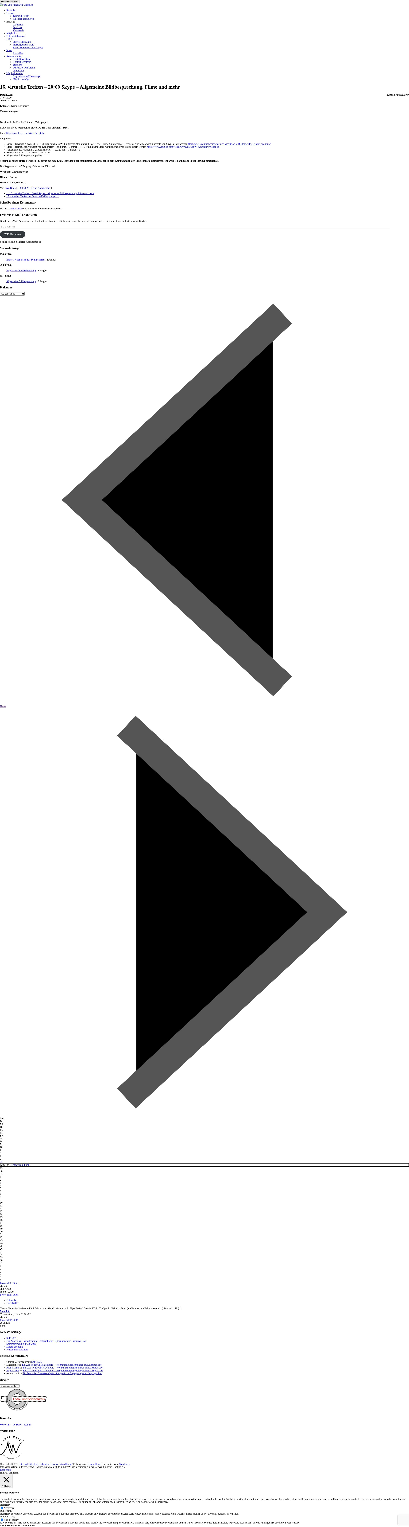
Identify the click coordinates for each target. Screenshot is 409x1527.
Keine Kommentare (41, 188)
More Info (5, 1311)
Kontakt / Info (13, 56)
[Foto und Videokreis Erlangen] (16, 4)
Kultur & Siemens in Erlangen (28, 47)
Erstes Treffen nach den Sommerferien (25, 259)
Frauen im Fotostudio (17, 1349)
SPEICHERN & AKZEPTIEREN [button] (17, 1525)
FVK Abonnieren (12, 234)
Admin (27, 1424)
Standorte (17, 64)
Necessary (9, 1508)
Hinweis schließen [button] (9, 1472)
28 (1, 1161)
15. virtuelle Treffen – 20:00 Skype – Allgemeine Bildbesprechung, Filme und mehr (50, 193)
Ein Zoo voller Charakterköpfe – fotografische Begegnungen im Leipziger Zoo (46, 1341)
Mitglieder (11, 33)
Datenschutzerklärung (24, 67)
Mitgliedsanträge (21, 79)
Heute (3, 706)
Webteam (4, 1424)
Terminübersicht (21, 16)
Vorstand (17, 1424)
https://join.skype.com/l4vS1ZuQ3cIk (25, 133)
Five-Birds (10, 188)
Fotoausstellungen (15, 36)
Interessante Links (22, 41)
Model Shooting (14, 1346)
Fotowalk (11, 1300)
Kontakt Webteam (22, 61)
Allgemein (18, 24)
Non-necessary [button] (7, 1516)
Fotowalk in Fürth (20, 1165)
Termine (10, 13)
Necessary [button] (5, 1504)
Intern (9, 50)
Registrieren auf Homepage (26, 76)
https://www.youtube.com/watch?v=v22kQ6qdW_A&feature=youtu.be (183, 146)
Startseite (10, 10)
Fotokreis (17, 27)
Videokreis (18, 30)
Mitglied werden (14, 73)
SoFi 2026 (11, 1338)
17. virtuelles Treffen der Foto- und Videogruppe (32, 196)
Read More (5, 1469)
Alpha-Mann (12, 1367)
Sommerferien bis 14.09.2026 (21, 1343)
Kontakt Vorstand (22, 59)
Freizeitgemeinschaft (23, 44)
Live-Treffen (12, 1303)
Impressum (18, 70)
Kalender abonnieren (23, 18)
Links (9, 39)
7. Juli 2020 (23, 188)
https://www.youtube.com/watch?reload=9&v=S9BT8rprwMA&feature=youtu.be (229, 144)
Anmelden (18, 53)
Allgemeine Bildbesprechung (21, 270)
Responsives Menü (10, 1)
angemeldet (16, 208)
